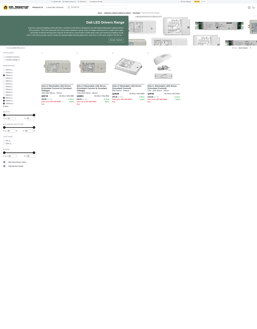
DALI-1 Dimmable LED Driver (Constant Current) (162, 88)
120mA (9, 72)
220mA (9, 84)
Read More (116, 40)
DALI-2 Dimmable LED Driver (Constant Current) (126, 88)
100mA (9, 70)
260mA (9, 92)
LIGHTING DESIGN (55, 7)
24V (8, 141)
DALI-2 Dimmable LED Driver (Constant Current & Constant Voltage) (56, 89)
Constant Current (13, 57)
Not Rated (136, 13)
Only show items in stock (17, 162)
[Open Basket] (253, 7)
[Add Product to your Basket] (48, 78)
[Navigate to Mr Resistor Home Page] (16, 7)
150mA (9, 78)
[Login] (249, 7)
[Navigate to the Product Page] (57, 66)
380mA (9, 98)
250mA (9, 89)
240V (8, 143)
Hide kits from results (15, 166)
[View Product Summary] (67, 78)
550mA (9, 101)
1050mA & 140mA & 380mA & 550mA (117, 13)
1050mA (9, 103)
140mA (9, 75)
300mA (9, 95)
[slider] (4, 115)
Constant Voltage (13, 60)
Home (100, 13)
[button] (69, 7)
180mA (9, 81)
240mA (9, 86)
